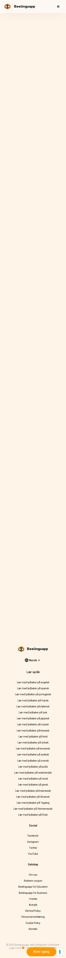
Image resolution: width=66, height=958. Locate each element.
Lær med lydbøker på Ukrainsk (33, 796)
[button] (58, 6)
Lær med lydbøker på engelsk (33, 682)
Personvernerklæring (33, 916)
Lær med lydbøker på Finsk (33, 814)
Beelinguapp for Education (33, 886)
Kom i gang (41, 951)
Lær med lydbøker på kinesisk (33, 730)
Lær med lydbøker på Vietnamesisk (33, 808)
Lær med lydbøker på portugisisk (33, 694)
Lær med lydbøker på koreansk (33, 748)
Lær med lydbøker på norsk (33, 778)
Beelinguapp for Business (33, 892)
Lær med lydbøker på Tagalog (33, 802)
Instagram (33, 841)
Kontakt (33, 929)
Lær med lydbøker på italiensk (33, 706)
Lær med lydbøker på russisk (33, 724)
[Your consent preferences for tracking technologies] (59, 951)
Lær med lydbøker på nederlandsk (33, 772)
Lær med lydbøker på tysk (33, 712)
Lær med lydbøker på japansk (33, 718)
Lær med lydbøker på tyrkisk (33, 742)
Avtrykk (33, 904)
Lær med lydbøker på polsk (33, 766)
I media (33, 898)
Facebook (33, 835)
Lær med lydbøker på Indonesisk (33, 790)
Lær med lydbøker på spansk (33, 688)
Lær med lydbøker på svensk (33, 760)
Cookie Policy (33, 923)
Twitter (33, 847)
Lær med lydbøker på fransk (33, 700)
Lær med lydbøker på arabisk (33, 754)
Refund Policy (33, 910)
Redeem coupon (33, 880)
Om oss (33, 874)
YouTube (33, 853)
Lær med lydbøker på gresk (33, 784)
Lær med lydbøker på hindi (33, 736)
